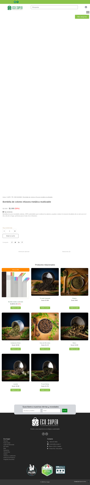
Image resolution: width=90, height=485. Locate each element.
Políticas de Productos (9, 457)
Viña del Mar (7, 452)
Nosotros (6, 441)
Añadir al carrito (10, 236)
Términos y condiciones (10, 455)
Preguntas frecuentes (9, 459)
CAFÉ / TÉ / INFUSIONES (14, 197)
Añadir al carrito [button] (16, 307)
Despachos (6, 450)
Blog (5, 448)
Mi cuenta (6, 446)
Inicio (4, 197)
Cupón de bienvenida (9, 444)
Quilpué (5, 454)
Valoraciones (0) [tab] (66, 251)
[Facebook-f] (43, 434)
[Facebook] (15, 2)
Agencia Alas (83, 481)
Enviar (64, 410)
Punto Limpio (7, 442)
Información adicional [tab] (23, 251)
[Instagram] (17, 2)
